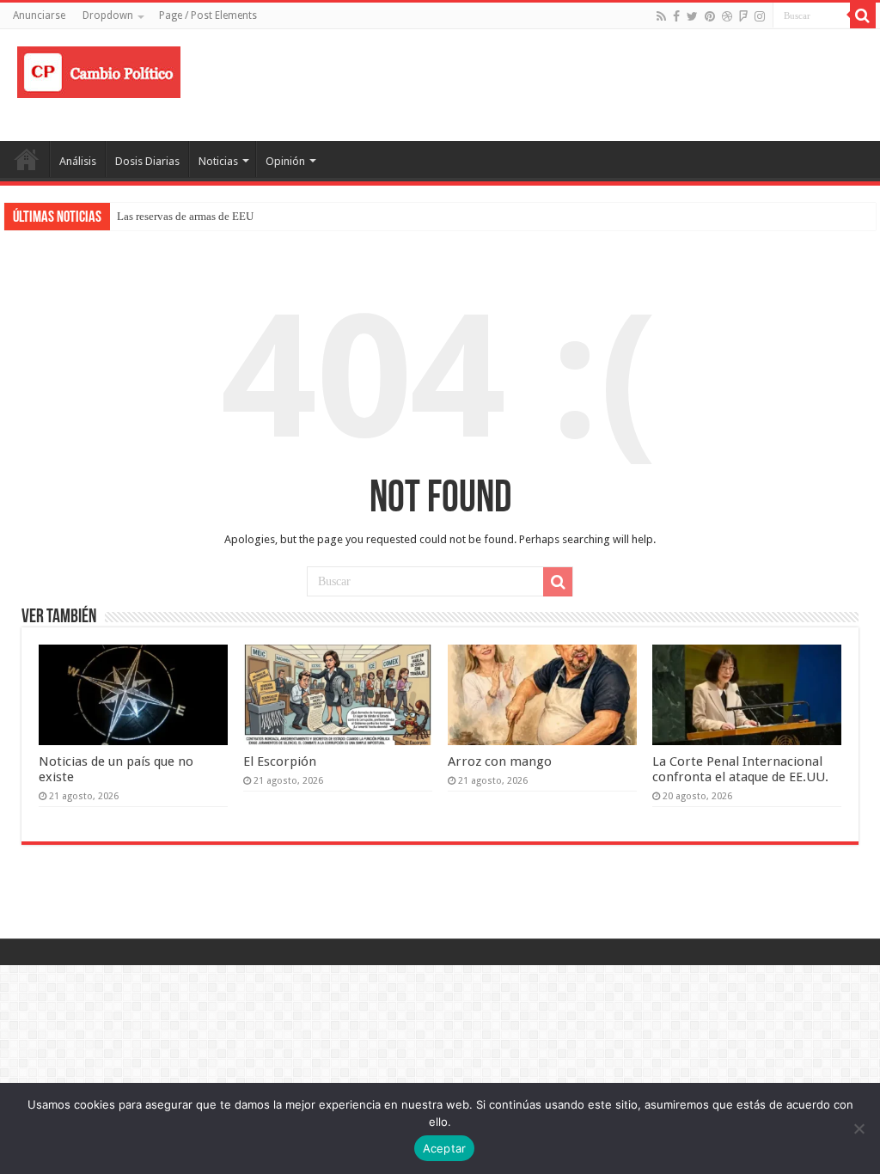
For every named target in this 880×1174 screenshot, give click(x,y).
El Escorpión (279, 761)
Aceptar (445, 1148)
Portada (26, 159)
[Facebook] (676, 16)
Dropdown (107, 15)
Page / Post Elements (208, 15)
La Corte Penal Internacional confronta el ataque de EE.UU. (740, 769)
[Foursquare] (743, 16)
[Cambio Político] (98, 68)
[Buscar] (863, 15)
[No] (858, 1128)
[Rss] (661, 16)
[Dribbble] (727, 16)
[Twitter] (692, 16)
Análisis (77, 161)
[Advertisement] (550, 85)
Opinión (285, 161)
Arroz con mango (500, 761)
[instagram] (760, 16)
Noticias (218, 161)
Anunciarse (39, 15)
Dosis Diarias (147, 161)
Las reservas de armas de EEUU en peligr (211, 216)
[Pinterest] (710, 16)
